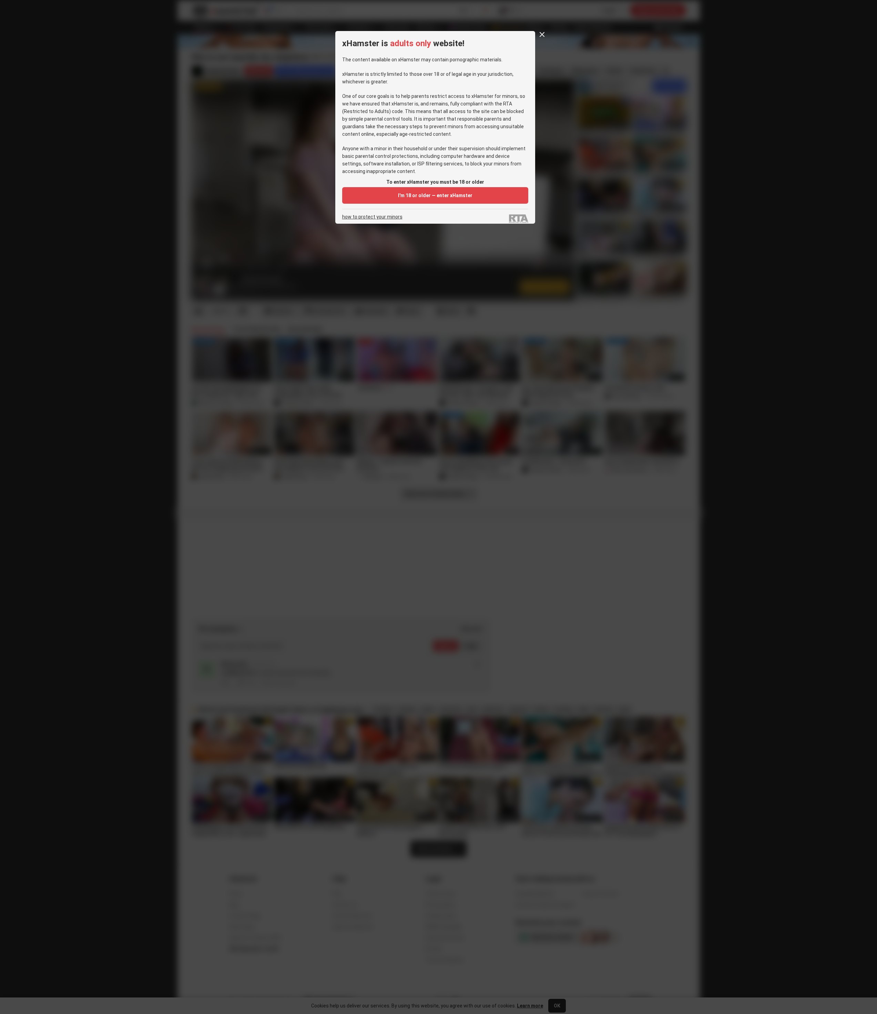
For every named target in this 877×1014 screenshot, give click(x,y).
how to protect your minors (372, 217)
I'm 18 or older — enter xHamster (435, 195)
